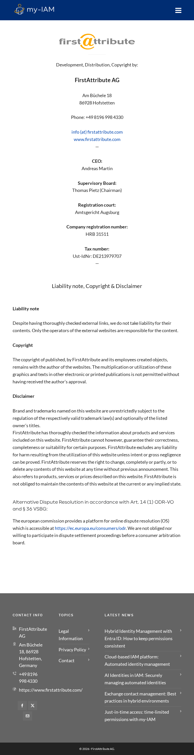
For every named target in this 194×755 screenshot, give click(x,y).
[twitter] (32, 705)
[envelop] (27, 716)
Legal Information (71, 634)
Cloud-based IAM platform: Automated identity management (137, 660)
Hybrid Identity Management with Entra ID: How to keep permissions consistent (139, 638)
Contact (67, 660)
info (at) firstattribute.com (97, 132)
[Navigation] (178, 10)
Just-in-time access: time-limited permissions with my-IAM (137, 715)
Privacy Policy (72, 649)
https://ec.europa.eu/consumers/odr (90, 528)
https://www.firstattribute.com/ (51, 690)
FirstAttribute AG (102, 749)
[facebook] (22, 705)
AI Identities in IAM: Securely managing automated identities (135, 678)
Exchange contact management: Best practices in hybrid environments (140, 697)
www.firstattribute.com (97, 139)
